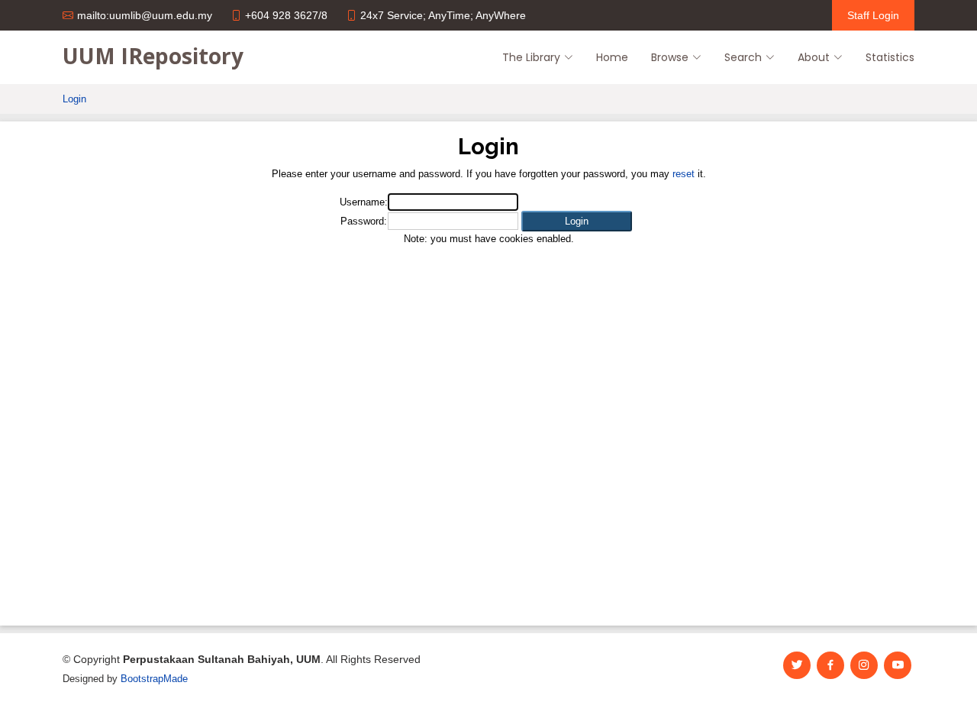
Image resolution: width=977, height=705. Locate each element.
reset (683, 173)
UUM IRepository (153, 55)
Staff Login (873, 15)
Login (74, 99)
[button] (576, 221)
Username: (364, 202)
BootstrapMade (154, 678)
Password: (363, 221)
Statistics (890, 57)
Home (612, 57)
